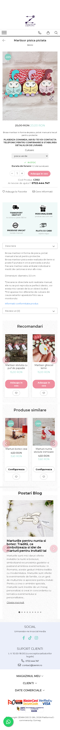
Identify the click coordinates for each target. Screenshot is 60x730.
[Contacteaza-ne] (40, 32)
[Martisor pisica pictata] (30, 86)
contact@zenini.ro (32, 665)
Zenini (30, 45)
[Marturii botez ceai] (16, 432)
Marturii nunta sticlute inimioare (44, 450)
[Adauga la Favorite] (16, 393)
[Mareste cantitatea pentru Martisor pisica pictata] (22, 173)
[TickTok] (30, 638)
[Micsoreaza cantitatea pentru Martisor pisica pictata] (12, 173)
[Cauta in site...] (56, 32)
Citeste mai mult (15, 602)
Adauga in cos (39, 173)
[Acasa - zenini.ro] (30, 21)
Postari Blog (30, 493)
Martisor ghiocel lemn (43, 367)
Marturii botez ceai (16, 448)
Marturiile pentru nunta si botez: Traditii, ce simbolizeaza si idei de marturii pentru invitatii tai (26, 545)
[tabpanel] (30, 86)
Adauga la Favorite (16, 191)
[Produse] (5, 33)
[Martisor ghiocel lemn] (44, 348)
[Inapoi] (2, 41)
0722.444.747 (32, 661)
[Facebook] (24, 638)
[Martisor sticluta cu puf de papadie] (16, 348)
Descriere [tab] (10, 246)
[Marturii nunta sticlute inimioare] (44, 432)
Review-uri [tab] (12, 311)
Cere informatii (43, 191)
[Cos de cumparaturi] (48, 32)
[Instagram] (36, 638)
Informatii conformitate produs (21, 303)
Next (55, 89)
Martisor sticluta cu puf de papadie (16, 367)
